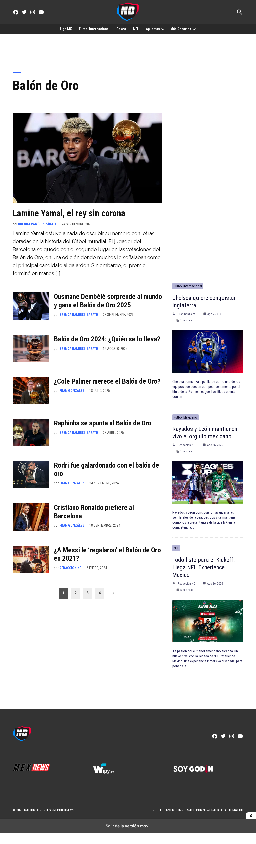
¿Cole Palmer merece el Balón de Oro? (107, 381)
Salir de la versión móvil (128, 825)
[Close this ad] (251, 816)
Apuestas (153, 29)
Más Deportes (180, 29)
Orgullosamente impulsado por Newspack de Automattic (197, 810)
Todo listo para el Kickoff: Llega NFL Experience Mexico (203, 567)
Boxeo (121, 29)
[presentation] (163, 29)
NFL (136, 29)
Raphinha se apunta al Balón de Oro (103, 423)
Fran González (72, 391)
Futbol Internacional (94, 29)
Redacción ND (71, 568)
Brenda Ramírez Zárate (37, 224)
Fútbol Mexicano (185, 417)
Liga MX (66, 29)
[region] (128, 49)
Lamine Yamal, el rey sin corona (69, 213)
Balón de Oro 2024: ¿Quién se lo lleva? (107, 339)
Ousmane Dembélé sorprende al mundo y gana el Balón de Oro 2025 (108, 300)
